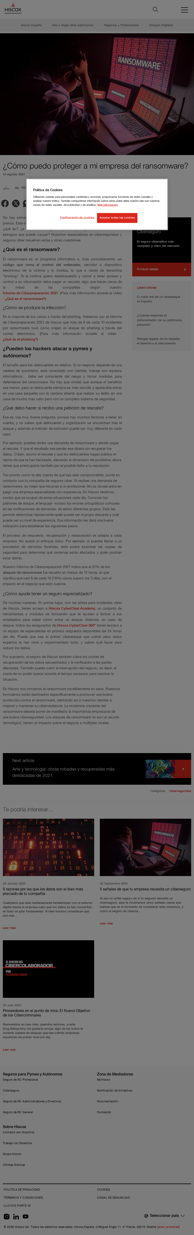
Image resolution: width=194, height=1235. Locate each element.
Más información (107, 204)
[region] (97, 204)
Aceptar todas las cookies (117, 217)
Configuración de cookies (77, 217)
